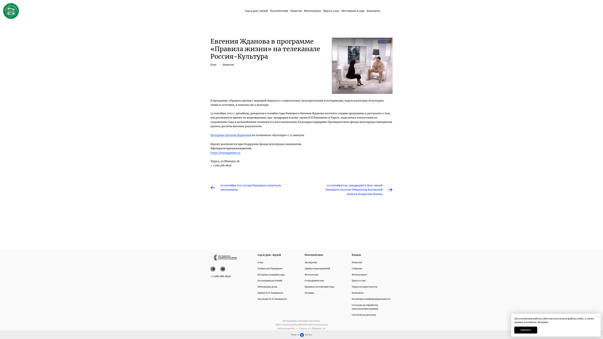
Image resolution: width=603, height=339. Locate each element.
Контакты (373, 10)
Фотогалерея (312, 10)
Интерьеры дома (267, 286)
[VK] (222, 269)
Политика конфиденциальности (371, 299)
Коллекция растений (270, 280)
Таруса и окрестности (364, 286)
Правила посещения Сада (319, 286)
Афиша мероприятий (317, 268)
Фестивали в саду (353, 10)
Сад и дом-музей (256, 10)
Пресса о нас (331, 10)
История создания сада (271, 274)
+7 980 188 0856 (220, 276)
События (357, 268)
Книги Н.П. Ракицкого (270, 292)
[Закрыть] (597, 316)
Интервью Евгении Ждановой (230, 135)
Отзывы (309, 292)
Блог (213, 64)
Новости (296, 10)
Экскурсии (311, 262)
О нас (260, 262)
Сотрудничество (314, 280)
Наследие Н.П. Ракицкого (272, 299)
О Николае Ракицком (270, 268)
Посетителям (279, 10)
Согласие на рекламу (364, 314)
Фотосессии (311, 274)
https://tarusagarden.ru (225, 152)
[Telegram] (212, 269)
